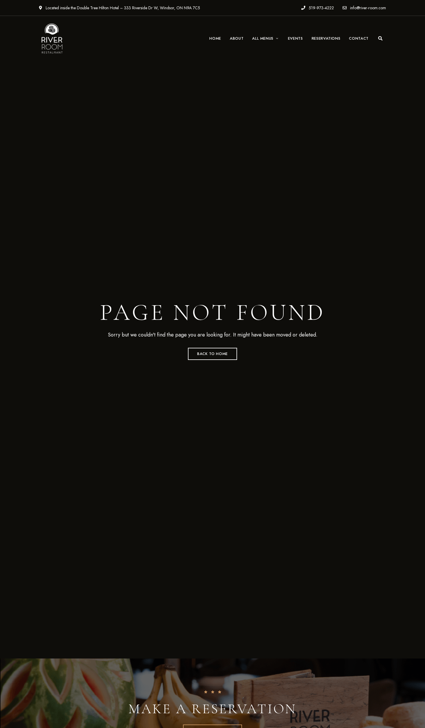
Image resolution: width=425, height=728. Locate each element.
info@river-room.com (367, 8)
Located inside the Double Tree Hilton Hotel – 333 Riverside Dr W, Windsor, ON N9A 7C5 (122, 8)
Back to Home (212, 353)
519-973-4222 (321, 8)
